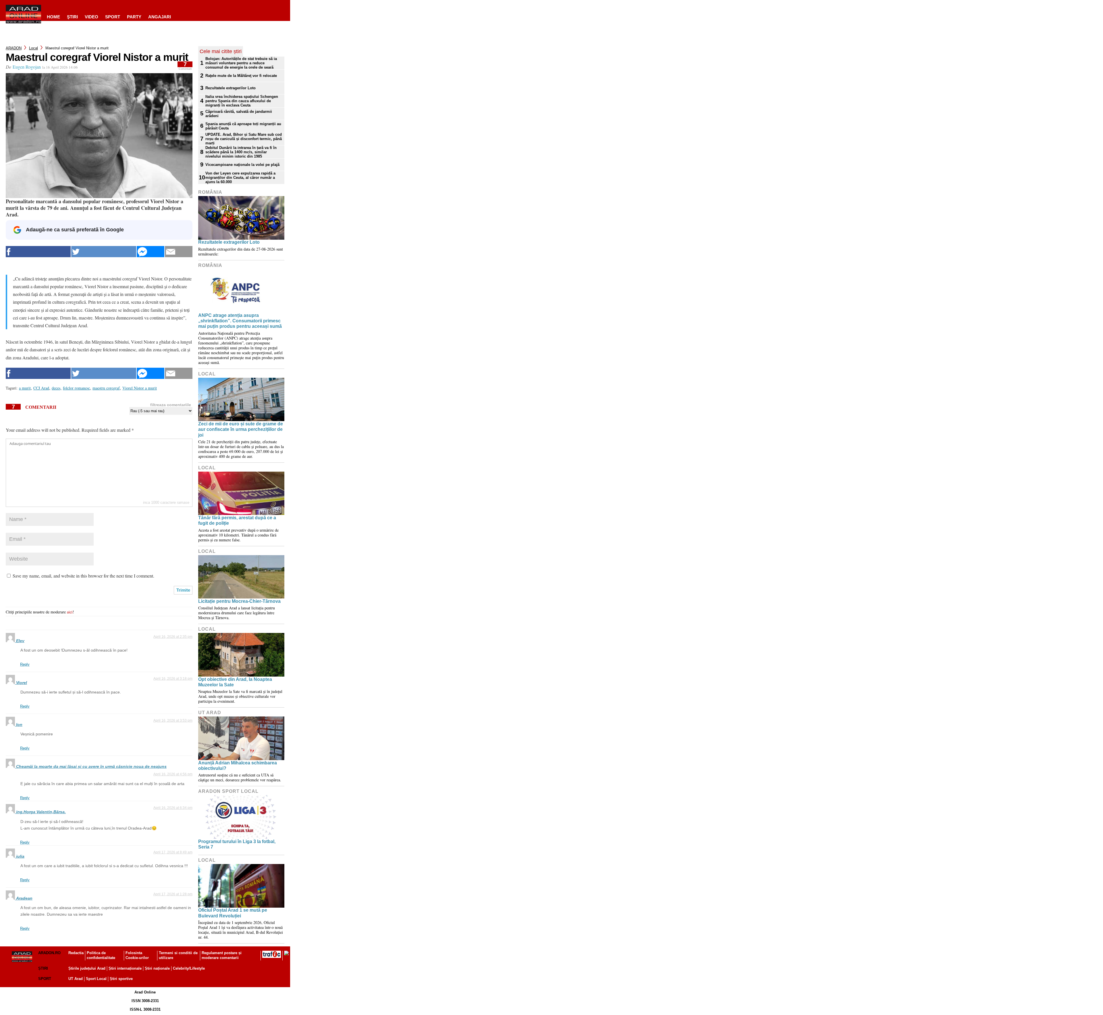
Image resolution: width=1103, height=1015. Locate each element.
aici (70, 612)
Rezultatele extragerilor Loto (230, 88)
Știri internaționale (125, 968)
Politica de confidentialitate (101, 955)
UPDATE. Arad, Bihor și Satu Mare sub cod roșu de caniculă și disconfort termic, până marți (243, 138)
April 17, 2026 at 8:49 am (172, 852)
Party (134, 16)
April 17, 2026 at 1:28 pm (172, 894)
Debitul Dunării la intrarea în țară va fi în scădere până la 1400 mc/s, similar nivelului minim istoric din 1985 (241, 152)
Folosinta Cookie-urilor (137, 955)
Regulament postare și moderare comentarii (222, 955)
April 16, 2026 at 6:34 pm (172, 808)
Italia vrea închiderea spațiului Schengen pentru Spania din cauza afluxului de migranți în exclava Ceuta (241, 100)
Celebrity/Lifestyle (189, 968)
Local (33, 48)
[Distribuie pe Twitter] (103, 251)
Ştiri (72, 16)
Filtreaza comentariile (170, 405)
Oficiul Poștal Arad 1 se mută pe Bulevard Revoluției (232, 913)
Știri (43, 968)
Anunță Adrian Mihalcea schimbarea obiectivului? (237, 765)
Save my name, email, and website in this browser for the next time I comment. (83, 576)
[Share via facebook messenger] (150, 251)
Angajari (159, 16)
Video (91, 16)
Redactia (76, 953)
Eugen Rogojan (27, 67)
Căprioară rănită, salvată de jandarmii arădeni (238, 113)
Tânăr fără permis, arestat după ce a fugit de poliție (237, 520)
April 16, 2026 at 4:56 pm (172, 774)
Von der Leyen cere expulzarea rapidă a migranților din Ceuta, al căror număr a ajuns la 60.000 (240, 177)
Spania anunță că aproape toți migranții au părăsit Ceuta (243, 126)
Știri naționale (157, 968)
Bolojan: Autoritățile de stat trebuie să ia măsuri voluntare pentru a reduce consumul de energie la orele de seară (241, 63)
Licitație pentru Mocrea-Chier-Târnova (239, 601)
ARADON (14, 48)
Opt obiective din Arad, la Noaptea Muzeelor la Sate (235, 682)
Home (53, 16)
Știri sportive (121, 979)
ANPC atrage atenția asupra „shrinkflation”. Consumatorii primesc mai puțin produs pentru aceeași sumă (240, 321)
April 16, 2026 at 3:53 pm (172, 720)
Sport (112, 16)
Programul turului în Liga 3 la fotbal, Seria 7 (236, 844)
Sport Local (96, 979)
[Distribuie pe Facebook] (38, 251)
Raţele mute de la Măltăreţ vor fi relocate (241, 75)
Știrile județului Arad (86, 968)
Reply (25, 664)
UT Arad (209, 712)
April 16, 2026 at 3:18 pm (172, 679)
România (210, 192)
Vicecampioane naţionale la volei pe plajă (242, 164)
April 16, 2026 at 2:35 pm (172, 637)
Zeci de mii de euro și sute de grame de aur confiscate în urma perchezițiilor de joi (240, 429)
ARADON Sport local (228, 791)
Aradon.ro (49, 953)
